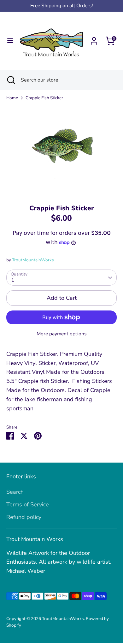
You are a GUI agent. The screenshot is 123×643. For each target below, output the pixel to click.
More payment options (62, 333)
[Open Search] (10, 80)
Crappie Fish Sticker (44, 98)
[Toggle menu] (9, 40)
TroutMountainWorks (33, 260)
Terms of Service (27, 504)
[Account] (94, 39)
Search (15, 492)
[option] (61, 150)
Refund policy (23, 517)
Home (12, 98)
